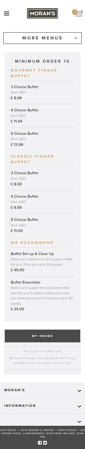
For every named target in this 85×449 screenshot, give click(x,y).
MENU (6, 14)
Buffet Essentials (42, 296)
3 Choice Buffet (24, 92)
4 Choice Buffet (24, 116)
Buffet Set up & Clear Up (41, 262)
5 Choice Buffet (24, 139)
